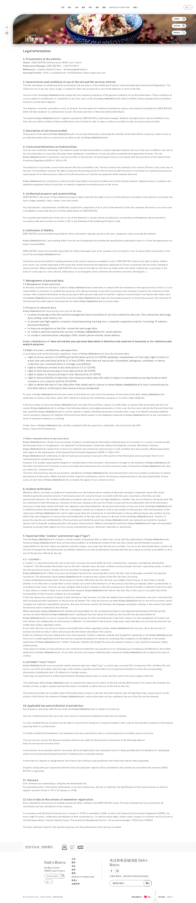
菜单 (97, 7)
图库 (83, 7)
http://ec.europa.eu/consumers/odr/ (41, 743)
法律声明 (76, 884)
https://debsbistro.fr (53, 95)
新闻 (104, 7)
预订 (69, 7)
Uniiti (170, 897)
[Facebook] (7, 27)
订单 (76, 7)
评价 (90, 7)
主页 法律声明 (30, 35)
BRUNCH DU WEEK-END (119, 7)
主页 (62, 7)
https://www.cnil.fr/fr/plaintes (39, 429)
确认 (148, 883)
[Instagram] (7, 33)
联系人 (135, 7)
